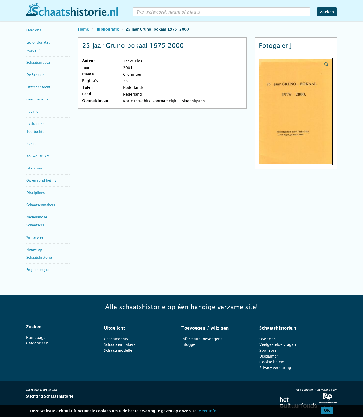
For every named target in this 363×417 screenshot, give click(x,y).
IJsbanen (33, 111)
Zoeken (327, 12)
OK (327, 410)
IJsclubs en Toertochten (36, 128)
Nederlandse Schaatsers (36, 221)
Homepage (36, 337)
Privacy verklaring (275, 367)
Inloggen (190, 344)
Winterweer (35, 237)
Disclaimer (268, 356)
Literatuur (34, 168)
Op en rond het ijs (41, 180)
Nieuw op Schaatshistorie (39, 253)
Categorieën (37, 343)
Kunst (31, 144)
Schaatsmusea (38, 63)
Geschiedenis (37, 99)
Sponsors (267, 350)
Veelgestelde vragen (277, 344)
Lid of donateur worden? (39, 46)
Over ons (33, 30)
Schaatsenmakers (40, 205)
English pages (37, 270)
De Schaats (35, 75)
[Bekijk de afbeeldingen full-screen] (295, 111)
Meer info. (207, 411)
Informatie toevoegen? (202, 339)
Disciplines (35, 193)
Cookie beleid (271, 362)
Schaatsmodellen (119, 350)
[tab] (58, 327)
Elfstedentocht (38, 87)
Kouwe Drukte (38, 156)
